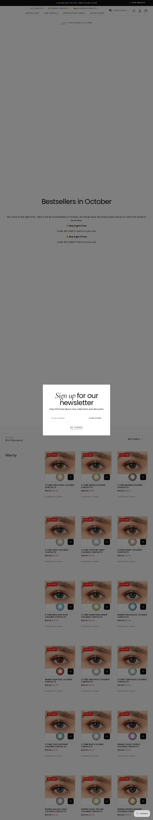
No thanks (76, 427)
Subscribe (95, 418)
